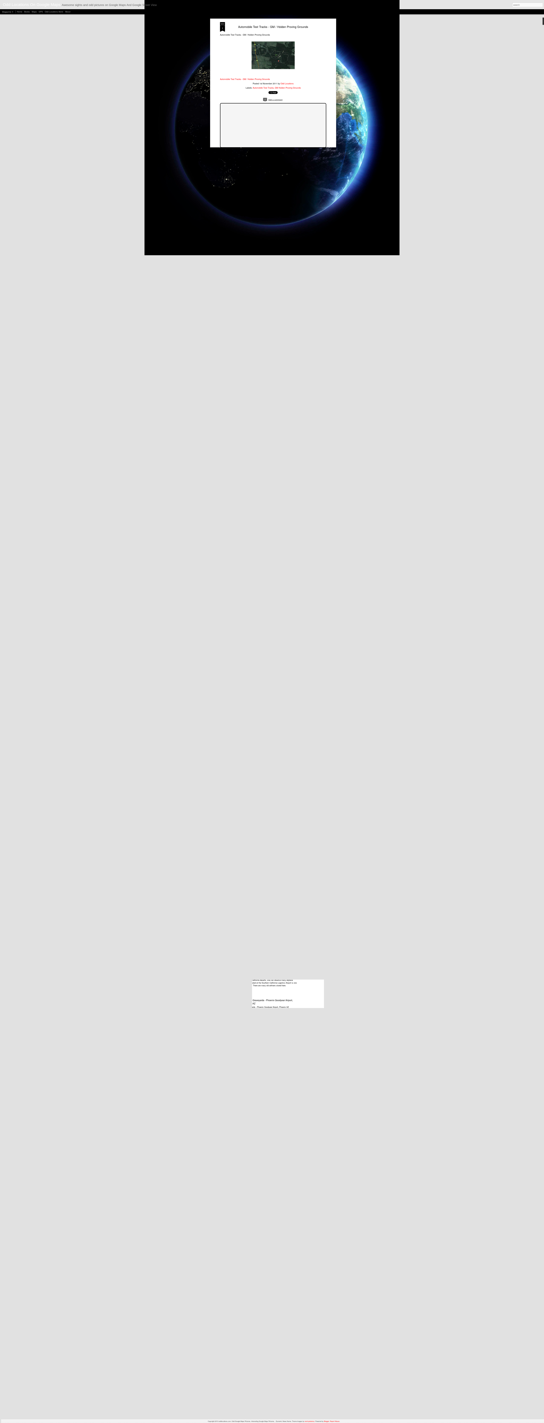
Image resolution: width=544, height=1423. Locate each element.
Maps (34, 11)
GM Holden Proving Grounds (288, 87)
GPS (41, 11)
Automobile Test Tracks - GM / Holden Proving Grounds (273, 27)
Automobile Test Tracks (263, 87)
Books (27, 11)
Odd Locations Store (54, 11)
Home (19, 11)
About (67, 11)
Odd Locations (287, 83)
